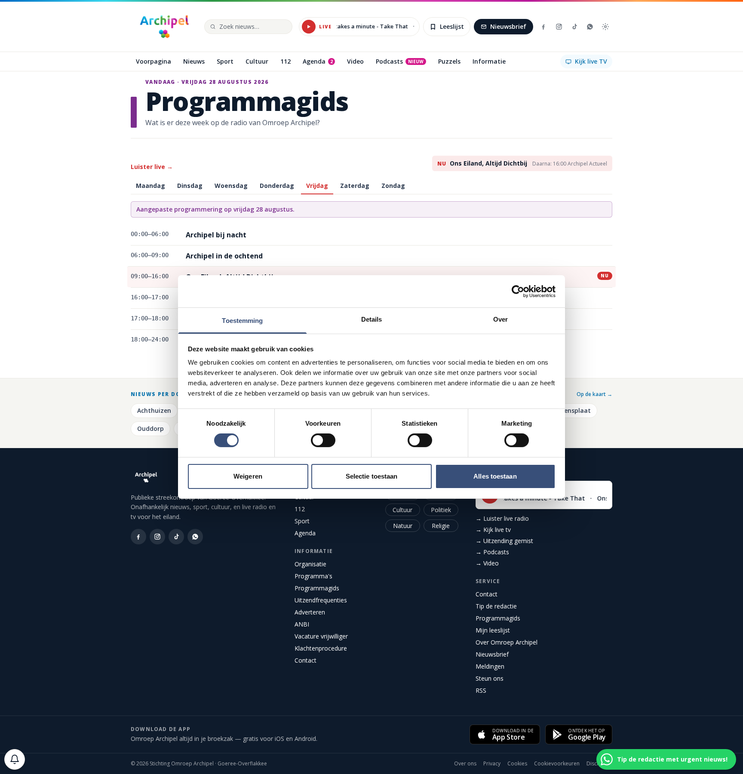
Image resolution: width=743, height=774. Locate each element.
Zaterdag (354, 185)
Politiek (441, 510)
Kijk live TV (591, 61)
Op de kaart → (594, 394)
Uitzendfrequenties (321, 600)
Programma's (313, 576)
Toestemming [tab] (242, 320)
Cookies (517, 763)
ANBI (302, 624)
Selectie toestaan (372, 476)
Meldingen (490, 666)
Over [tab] (500, 319)
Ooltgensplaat (569, 410)
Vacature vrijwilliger (321, 636)
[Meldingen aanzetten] (14, 759)
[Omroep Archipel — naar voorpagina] (164, 27)
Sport (302, 521)
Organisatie (310, 564)
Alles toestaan (494, 476)
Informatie (314, 551)
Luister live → (152, 167)
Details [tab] (371, 319)
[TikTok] (574, 27)
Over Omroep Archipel (506, 642)
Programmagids (317, 588)
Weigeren (247, 476)
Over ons (465, 763)
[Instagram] (559, 27)
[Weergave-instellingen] (605, 27)
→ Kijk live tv (493, 529)
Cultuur (402, 510)
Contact (305, 660)
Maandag (150, 185)
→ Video (487, 563)
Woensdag (231, 185)
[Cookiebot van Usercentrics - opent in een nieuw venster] (518, 291)
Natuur (402, 526)
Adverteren (310, 612)
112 (300, 509)
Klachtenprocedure (321, 648)
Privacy (491, 763)
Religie (441, 526)
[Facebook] (543, 27)
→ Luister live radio (502, 518)
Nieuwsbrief (508, 26)
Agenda (305, 533)
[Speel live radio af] (309, 27)
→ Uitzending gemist (504, 541)
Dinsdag (190, 185)
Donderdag (277, 185)
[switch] (323, 440)
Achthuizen (154, 410)
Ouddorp (150, 428)
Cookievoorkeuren (557, 763)
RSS (481, 690)
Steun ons (490, 678)
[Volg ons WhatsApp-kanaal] (590, 27)
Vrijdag (317, 185)
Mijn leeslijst (493, 630)
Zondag (393, 185)
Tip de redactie (496, 606)
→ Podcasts (492, 552)
